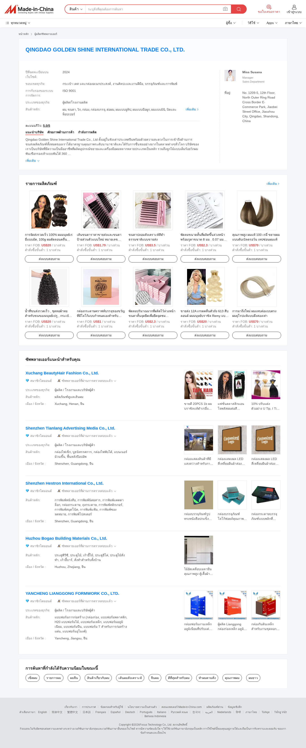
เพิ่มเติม (191, 109)
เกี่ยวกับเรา (71, 707)
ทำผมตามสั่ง (207, 678)
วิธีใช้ (251, 23)
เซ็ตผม (32, 678)
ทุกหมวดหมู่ (18, 23)
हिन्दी (238, 712)
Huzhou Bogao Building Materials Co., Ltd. (66, 538)
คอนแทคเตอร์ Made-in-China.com (182, 707)
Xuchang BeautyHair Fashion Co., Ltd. (62, 373)
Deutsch (130, 712)
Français (100, 712)
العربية (209, 712)
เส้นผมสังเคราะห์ (130, 678)
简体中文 (57, 712)
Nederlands (224, 712)
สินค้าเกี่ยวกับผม (98, 678)
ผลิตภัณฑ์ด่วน (215, 707)
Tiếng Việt (280, 712)
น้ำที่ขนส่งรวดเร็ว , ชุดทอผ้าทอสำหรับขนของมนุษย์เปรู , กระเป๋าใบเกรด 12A (48, 315)
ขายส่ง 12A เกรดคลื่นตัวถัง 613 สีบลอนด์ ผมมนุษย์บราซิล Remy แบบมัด (204, 315)
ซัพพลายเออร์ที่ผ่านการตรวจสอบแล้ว (89, 381)
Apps (270, 23)
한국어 (196, 712)
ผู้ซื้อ (229, 23)
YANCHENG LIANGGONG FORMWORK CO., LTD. (72, 593)
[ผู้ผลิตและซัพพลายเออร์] (28, 9)
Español (116, 712)
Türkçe (265, 712)
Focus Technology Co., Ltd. (156, 724)
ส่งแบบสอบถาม (49, 259)
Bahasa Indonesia (155, 716)
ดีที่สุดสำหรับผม (179, 678)
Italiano (161, 712)
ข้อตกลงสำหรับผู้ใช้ (112, 707)
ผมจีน (74, 678)
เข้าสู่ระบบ (294, 12)
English (42, 712)
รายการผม (53, 678)
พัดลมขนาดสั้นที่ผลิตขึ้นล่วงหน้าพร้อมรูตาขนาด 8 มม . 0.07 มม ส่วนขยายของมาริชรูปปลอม (203, 239)
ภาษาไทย (251, 712)
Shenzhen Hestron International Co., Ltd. (64, 483)
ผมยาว (253, 678)
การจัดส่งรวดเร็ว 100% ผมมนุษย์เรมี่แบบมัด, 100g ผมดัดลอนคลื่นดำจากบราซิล (49, 239)
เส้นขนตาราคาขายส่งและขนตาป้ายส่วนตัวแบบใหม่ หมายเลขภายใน (99, 239)
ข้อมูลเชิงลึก (235, 707)
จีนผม (155, 678)
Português (146, 712)
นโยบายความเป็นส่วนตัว (142, 707)
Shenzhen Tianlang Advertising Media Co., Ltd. (70, 428)
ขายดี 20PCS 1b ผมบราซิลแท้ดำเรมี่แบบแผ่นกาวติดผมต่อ (198, 408)
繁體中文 (72, 712)
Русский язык (179, 712)
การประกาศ (89, 707)
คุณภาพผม (232, 678)
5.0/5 (46, 125)
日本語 (87, 712)
